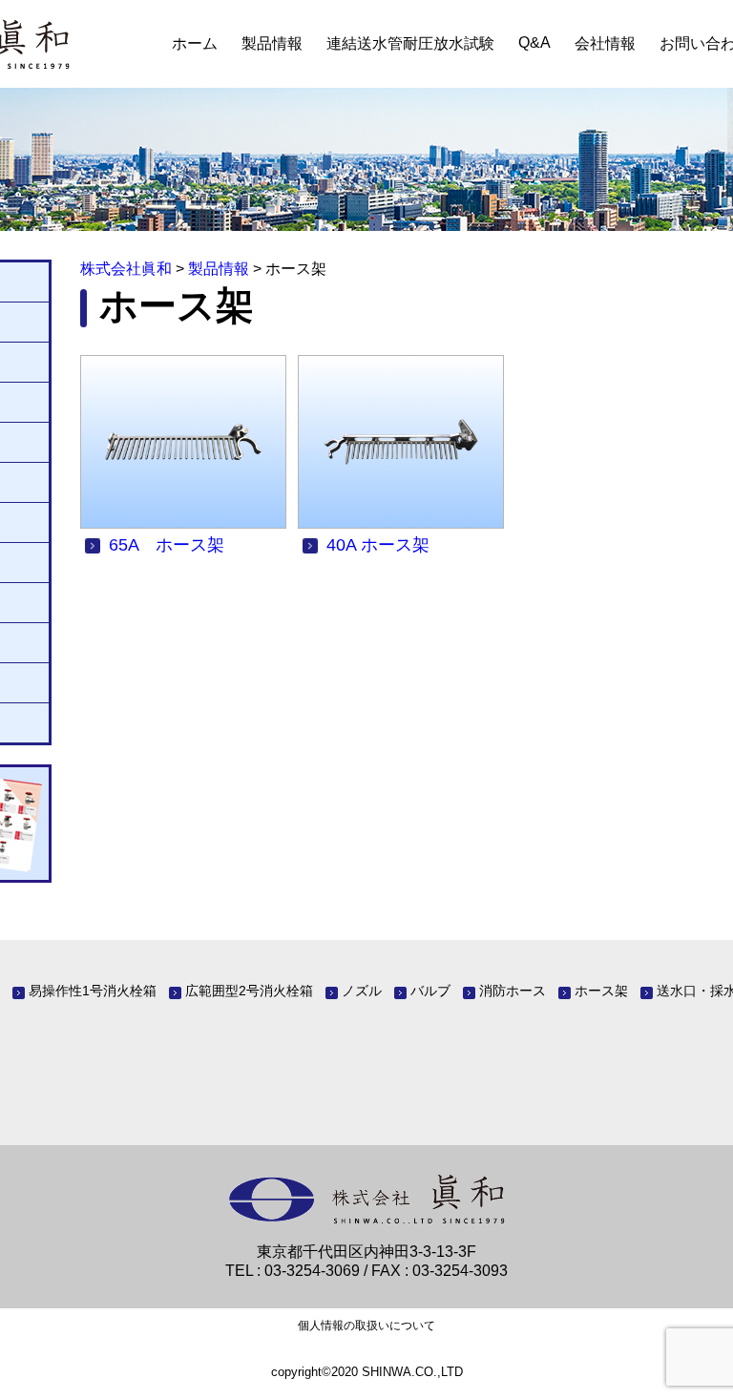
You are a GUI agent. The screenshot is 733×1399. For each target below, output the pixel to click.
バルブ (430, 990)
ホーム (195, 43)
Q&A (534, 42)
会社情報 (605, 43)
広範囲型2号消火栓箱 (249, 990)
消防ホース (512, 990)
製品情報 (272, 43)
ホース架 (601, 990)
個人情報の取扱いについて (366, 1325)
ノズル (362, 990)
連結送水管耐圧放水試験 (410, 43)
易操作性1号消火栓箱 (93, 990)
